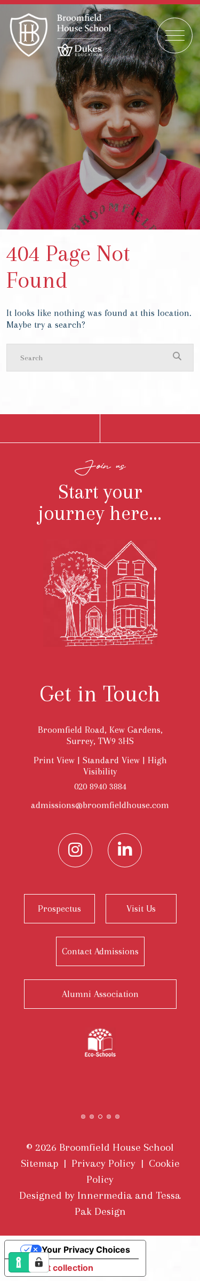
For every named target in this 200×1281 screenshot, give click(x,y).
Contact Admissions (100, 951)
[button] (83, 1116)
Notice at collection (53, 1267)
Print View (54, 760)
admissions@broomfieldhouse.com (100, 805)
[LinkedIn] (125, 850)
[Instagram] (75, 850)
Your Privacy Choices (86, 1249)
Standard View (111, 760)
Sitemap (39, 1163)
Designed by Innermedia (75, 1195)
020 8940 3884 (100, 786)
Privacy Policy (103, 1163)
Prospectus (59, 908)
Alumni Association (100, 994)
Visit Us (141, 908)
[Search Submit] (177, 357)
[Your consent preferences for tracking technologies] (39, 1262)
